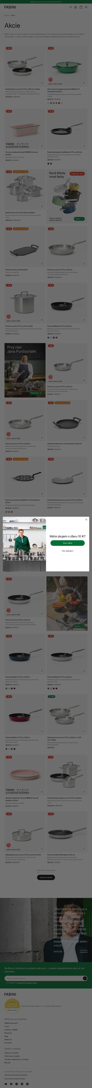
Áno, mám (67, 543)
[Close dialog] (86, 520)
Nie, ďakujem (67, 551)
